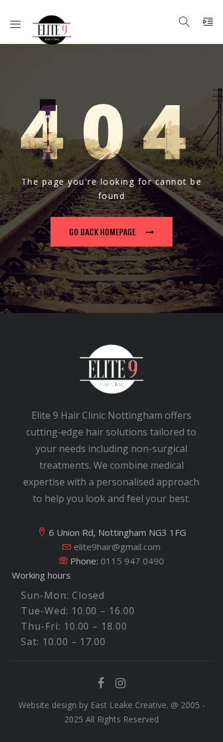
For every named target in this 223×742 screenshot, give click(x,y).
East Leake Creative (128, 705)
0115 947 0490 (132, 561)
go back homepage (102, 231)
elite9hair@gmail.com (116, 546)
